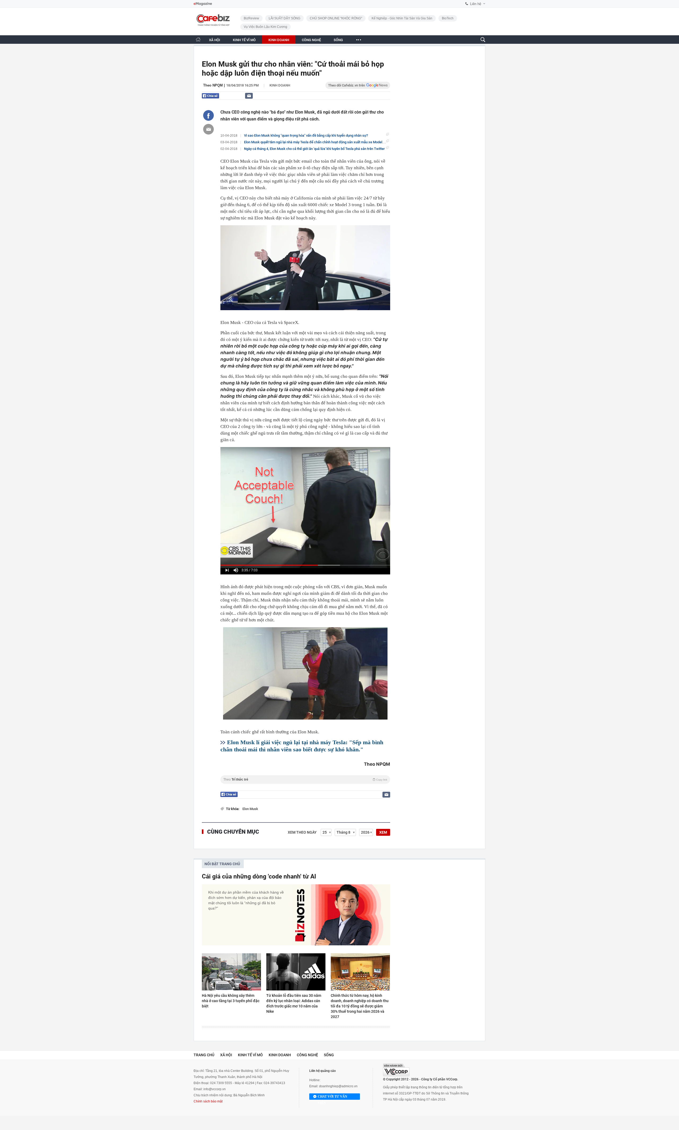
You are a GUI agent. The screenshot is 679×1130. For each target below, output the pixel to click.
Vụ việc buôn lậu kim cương (265, 27)
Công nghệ (307, 1055)
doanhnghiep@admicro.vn (338, 1086)
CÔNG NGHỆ (311, 40)
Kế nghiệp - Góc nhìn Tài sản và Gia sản (402, 18)
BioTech (448, 18)
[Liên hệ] (249, 96)
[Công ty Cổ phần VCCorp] (396, 1069)
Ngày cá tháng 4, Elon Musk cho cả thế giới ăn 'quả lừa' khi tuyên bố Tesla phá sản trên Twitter (314, 149)
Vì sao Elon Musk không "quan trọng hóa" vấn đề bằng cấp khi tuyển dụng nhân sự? (306, 135)
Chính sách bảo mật (208, 1101)
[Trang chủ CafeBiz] (198, 39)
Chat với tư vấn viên (332, 1097)
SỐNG (338, 40)
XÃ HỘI (214, 40)
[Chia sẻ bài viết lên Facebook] (208, 115)
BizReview (251, 18)
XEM (383, 832)
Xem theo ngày (302, 832)
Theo (305, 779)
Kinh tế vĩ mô (250, 1055)
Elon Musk (250, 809)
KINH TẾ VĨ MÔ (244, 40)
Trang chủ (204, 1055)
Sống (329, 1055)
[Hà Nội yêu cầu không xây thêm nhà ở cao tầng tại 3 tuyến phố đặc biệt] (231, 971)
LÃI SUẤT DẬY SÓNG (284, 18)
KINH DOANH (278, 40)
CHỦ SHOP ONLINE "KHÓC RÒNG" (336, 18)
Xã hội (226, 1055)
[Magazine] (203, 4)
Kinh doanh (279, 85)
